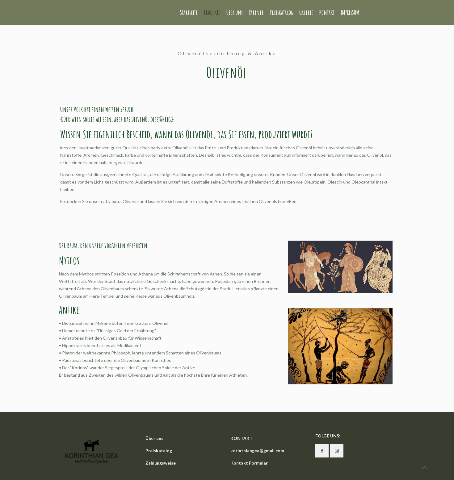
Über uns (154, 438)
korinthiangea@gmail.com (257, 450)
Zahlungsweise (160, 463)
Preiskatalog (158, 450)
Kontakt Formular (249, 463)
